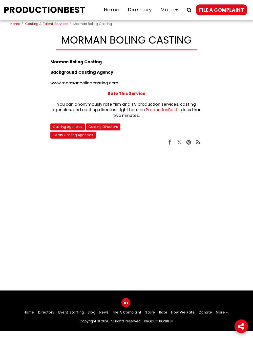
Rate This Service (126, 94)
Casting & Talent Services (46, 24)
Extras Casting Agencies (73, 135)
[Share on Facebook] (170, 142)
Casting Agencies (67, 126)
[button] (189, 9)
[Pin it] (188, 142)
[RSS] (198, 142)
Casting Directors (103, 126)
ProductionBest (161, 110)
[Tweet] (179, 142)
